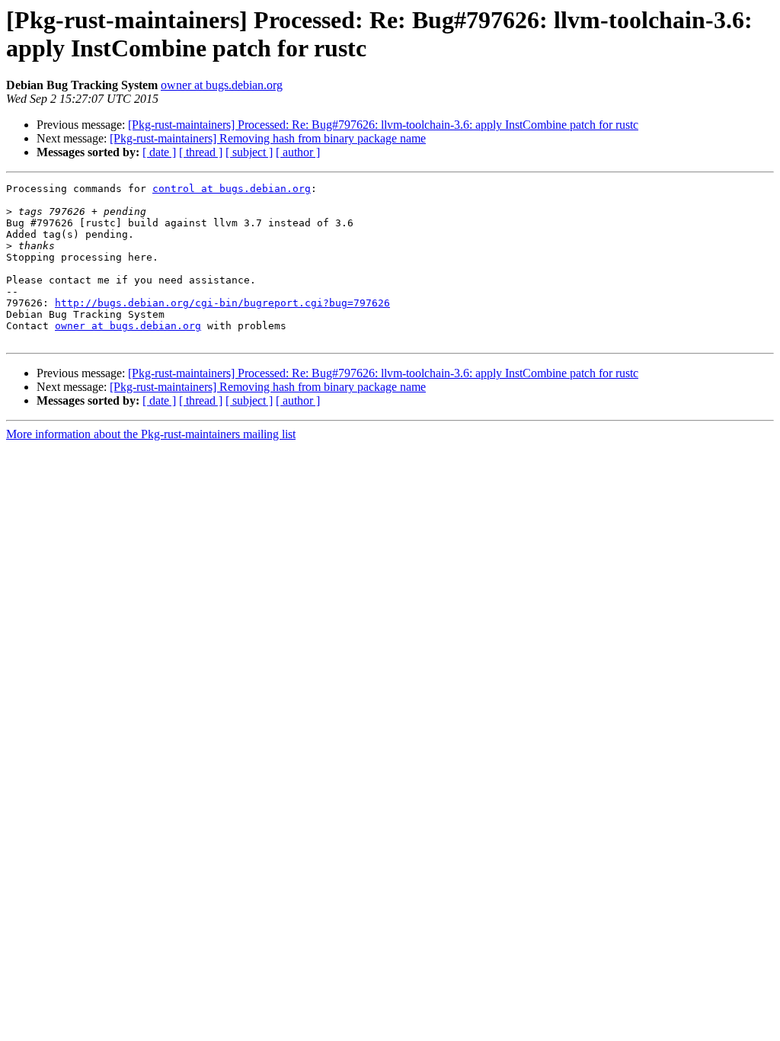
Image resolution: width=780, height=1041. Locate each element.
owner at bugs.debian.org (222, 84)
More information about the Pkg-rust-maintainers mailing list (151, 434)
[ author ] (298, 152)
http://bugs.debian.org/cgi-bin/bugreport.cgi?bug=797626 (222, 303)
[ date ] (159, 152)
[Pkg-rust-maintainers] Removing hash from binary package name (268, 138)
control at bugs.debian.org (231, 188)
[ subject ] (249, 152)
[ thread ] (200, 152)
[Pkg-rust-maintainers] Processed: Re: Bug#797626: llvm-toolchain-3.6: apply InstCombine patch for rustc (383, 124)
